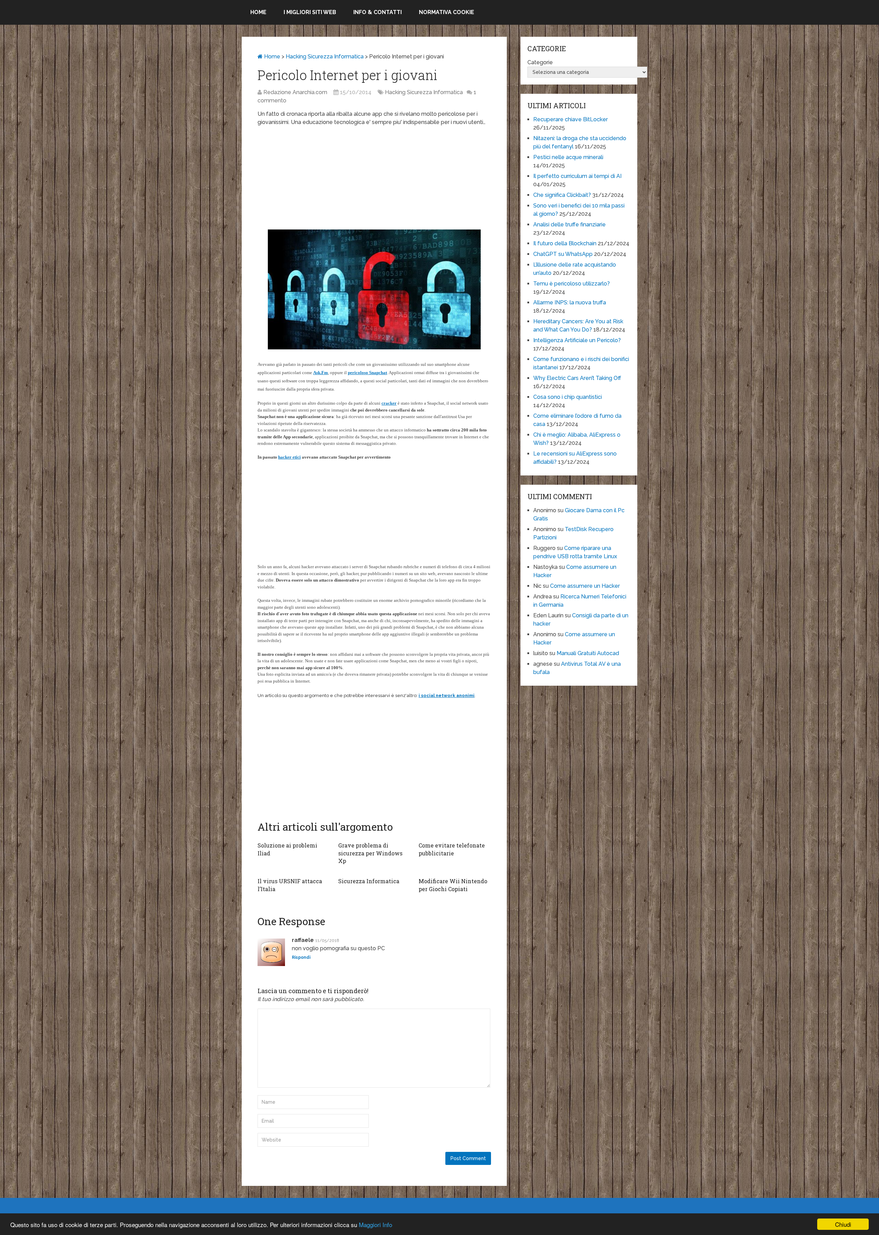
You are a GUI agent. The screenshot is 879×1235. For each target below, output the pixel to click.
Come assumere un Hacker (585, 586)
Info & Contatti (377, 12)
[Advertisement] (374, 181)
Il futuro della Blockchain (564, 243)
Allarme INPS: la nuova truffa (569, 302)
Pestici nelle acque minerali (568, 157)
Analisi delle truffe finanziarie (569, 224)
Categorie (540, 62)
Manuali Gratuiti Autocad (588, 653)
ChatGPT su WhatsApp (563, 254)
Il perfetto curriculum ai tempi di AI (577, 176)
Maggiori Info (375, 1224)
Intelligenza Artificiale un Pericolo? (577, 340)
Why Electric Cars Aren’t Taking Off (577, 378)
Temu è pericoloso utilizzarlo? (571, 283)
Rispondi (301, 957)
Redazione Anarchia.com (295, 92)
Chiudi (843, 1224)
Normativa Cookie (446, 12)
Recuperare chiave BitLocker (570, 119)
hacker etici (289, 457)
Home (258, 12)
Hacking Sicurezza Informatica (325, 56)
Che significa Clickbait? (562, 195)
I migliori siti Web (310, 12)
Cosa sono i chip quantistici (567, 397)
